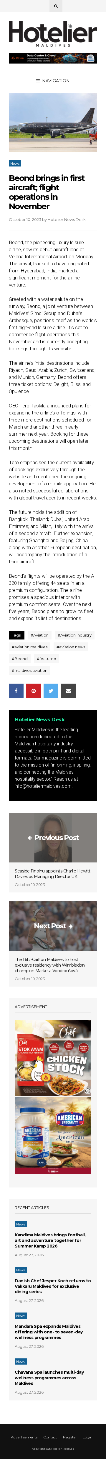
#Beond (20, 658)
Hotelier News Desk (67, 219)
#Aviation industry (75, 635)
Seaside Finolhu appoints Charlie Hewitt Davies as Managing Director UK (52, 873)
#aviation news (71, 646)
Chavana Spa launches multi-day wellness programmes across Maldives (49, 1378)
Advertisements (24, 1437)
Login (87, 1437)
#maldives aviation (29, 670)
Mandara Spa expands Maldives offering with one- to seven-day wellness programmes (49, 1332)
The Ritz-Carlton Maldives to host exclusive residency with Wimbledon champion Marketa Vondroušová (50, 965)
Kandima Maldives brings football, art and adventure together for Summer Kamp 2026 (50, 1240)
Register (70, 1437)
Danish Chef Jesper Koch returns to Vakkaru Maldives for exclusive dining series (53, 1286)
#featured (46, 658)
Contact (50, 1437)
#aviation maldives (29, 646)
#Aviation (40, 635)
